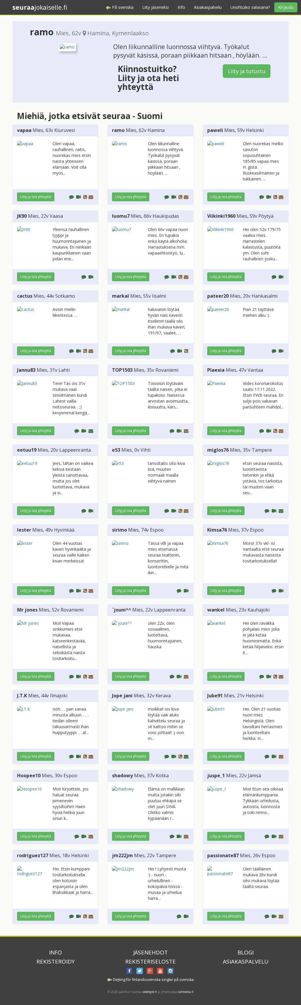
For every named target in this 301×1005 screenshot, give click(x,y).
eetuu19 (26, 450)
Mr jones (27, 610)
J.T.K (22, 695)
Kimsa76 (217, 530)
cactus (24, 296)
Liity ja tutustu (246, 71)
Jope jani (122, 695)
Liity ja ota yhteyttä (35, 196)
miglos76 (218, 450)
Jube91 (215, 695)
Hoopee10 (29, 775)
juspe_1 (216, 775)
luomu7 (121, 216)
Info (181, 7)
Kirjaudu (286, 7)
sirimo (119, 530)
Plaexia (216, 370)
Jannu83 (26, 370)
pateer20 (218, 296)
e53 (116, 450)
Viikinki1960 (221, 216)
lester (24, 530)
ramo (118, 130)
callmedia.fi (185, 992)
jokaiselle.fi (39, 7)
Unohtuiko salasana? (250, 7)
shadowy (122, 775)
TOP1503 (122, 370)
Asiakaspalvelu (208, 7)
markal (120, 296)
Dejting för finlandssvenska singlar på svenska (153, 979)
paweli (215, 130)
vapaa (24, 130)
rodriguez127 (32, 855)
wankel (216, 610)
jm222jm (122, 855)
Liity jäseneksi (155, 7)
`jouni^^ (121, 610)
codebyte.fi (150, 992)
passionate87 (223, 855)
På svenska (122, 7)
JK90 (22, 216)
